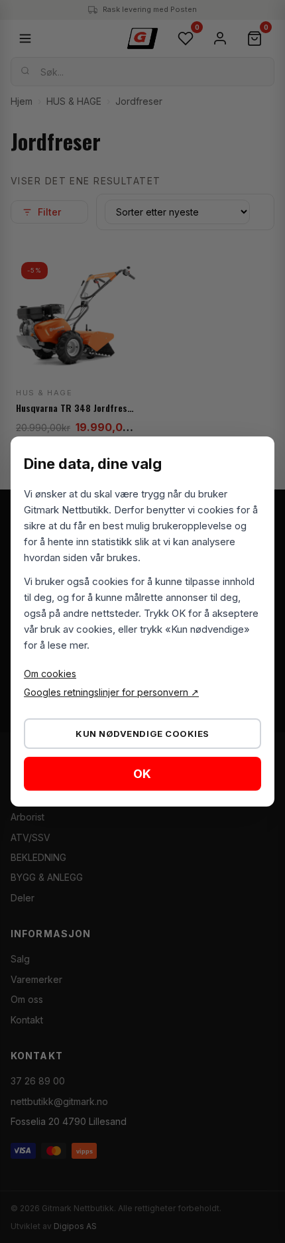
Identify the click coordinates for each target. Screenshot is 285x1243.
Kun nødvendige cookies (142, 733)
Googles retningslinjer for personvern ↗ (111, 692)
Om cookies (50, 673)
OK (142, 774)
